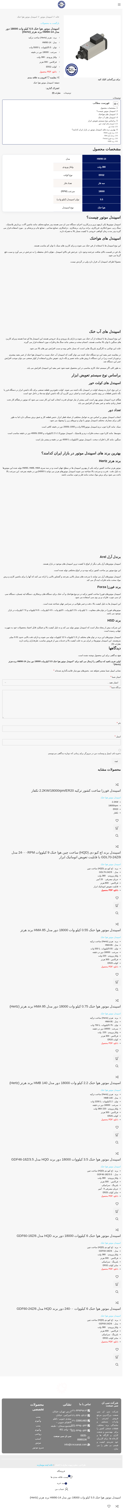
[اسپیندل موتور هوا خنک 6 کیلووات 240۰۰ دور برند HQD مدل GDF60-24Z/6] (105, 1297)
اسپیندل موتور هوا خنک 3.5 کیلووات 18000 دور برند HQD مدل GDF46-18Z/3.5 (66, 1159)
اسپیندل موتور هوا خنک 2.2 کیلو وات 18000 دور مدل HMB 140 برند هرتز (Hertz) (65, 1083)
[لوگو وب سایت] (61, 4)
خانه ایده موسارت (45, 1465)
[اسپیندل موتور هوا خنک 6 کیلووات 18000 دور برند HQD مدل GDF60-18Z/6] (105, 1224)
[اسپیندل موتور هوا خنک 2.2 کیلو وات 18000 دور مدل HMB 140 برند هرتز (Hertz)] (100, 1071)
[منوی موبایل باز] (119, 5)
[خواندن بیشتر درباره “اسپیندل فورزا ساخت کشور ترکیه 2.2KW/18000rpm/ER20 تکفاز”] (117, 828)
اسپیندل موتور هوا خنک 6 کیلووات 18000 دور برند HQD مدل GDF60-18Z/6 (69, 1236)
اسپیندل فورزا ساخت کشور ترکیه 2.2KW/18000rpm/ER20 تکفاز (76, 790)
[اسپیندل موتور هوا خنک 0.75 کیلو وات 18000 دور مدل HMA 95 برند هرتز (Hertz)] (100, 995)
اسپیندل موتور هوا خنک (111, 797)
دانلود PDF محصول (109, 890)
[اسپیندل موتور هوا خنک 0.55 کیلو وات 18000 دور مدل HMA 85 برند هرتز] (100, 918)
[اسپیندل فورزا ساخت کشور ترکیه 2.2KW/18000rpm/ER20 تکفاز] (91, 779)
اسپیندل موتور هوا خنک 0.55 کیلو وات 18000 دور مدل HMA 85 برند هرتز (70, 930)
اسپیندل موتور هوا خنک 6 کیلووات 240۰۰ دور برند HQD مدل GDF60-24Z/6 (69, 1309)
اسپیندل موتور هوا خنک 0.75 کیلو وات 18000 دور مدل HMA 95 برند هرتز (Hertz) (65, 1006)
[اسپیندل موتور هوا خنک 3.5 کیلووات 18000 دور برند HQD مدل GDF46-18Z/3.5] (109, 1148)
